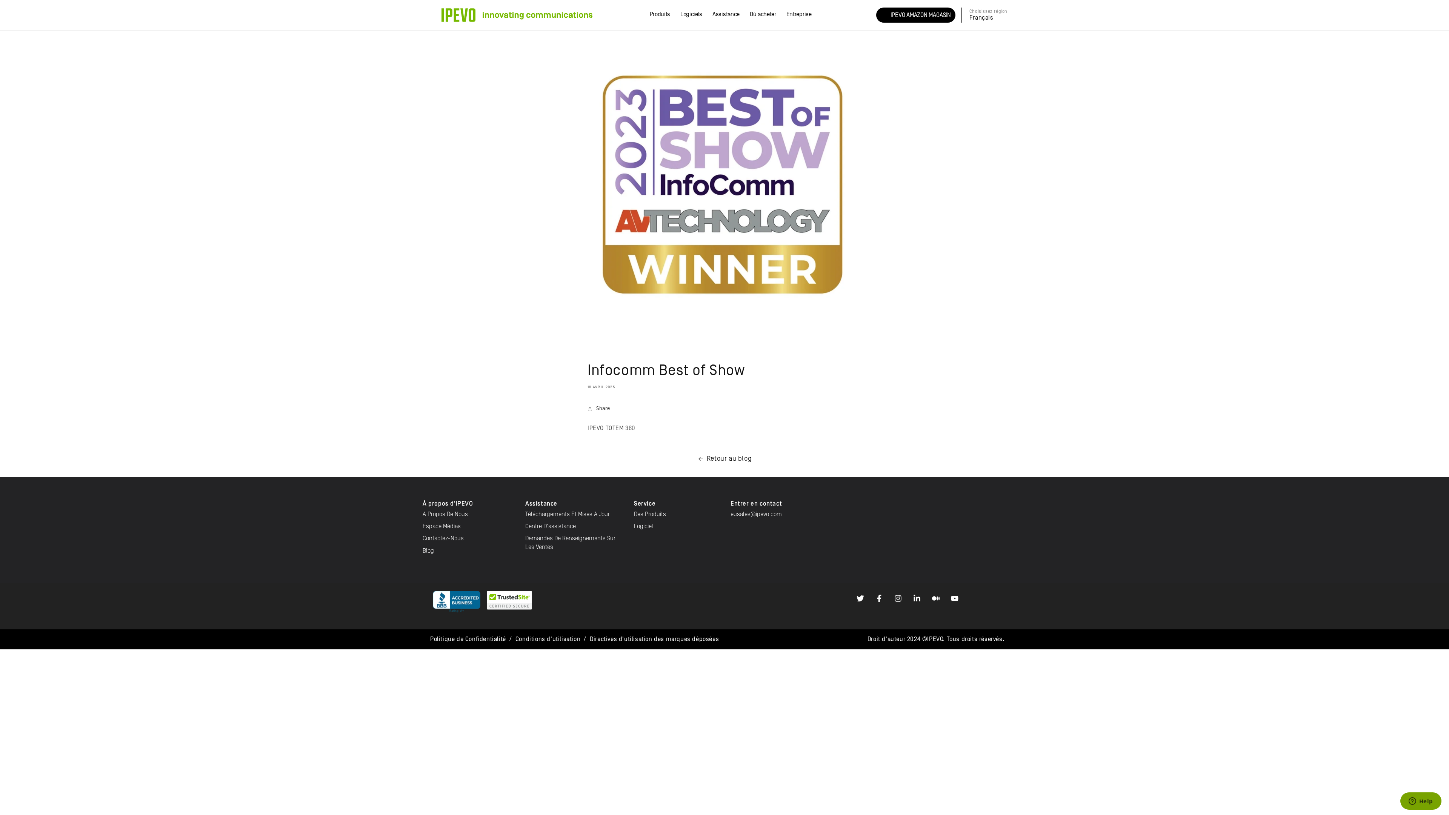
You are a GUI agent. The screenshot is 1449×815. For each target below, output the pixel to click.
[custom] (860, 598)
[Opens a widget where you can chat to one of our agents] (1420, 801)
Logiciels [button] (691, 14)
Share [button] (603, 409)
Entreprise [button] (799, 14)
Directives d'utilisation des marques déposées (654, 639)
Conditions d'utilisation (547, 639)
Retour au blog (729, 459)
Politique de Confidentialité (468, 639)
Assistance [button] (726, 14)
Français (981, 17)
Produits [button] (660, 14)
